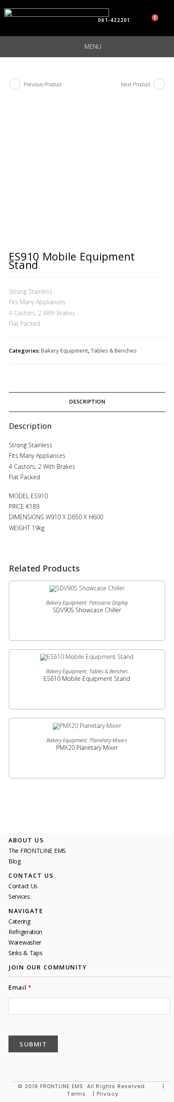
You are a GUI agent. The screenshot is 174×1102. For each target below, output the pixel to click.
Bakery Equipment (64, 350)
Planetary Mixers (108, 740)
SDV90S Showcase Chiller (87, 610)
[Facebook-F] (16, 1064)
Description (87, 401)
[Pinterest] (56, 1064)
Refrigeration (25, 932)
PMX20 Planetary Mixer (87, 747)
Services (19, 896)
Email (17, 987)
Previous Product (43, 84)
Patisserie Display (108, 602)
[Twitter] (36, 1064)
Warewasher (24, 942)
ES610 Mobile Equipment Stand (87, 678)
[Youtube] (76, 1064)
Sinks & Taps (25, 953)
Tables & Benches (114, 350)
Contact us (23, 886)
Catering (19, 921)
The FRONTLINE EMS (37, 851)
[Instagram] (97, 1064)
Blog (14, 861)
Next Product (135, 84)
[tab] (87, 402)
